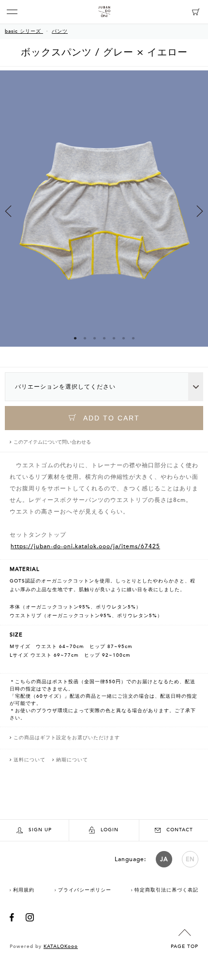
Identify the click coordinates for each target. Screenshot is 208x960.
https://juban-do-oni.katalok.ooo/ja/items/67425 (85, 546)
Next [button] (200, 211)
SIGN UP (40, 830)
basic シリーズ (24, 31)
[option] (104, 217)
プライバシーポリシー (84, 890)
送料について (29, 760)
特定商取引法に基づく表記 (166, 890)
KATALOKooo (61, 946)
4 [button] (104, 338)
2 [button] (84, 338)
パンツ (60, 31)
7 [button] (133, 338)
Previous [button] (8, 211)
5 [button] (114, 338)
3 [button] (94, 338)
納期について (72, 760)
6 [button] (123, 338)
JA (164, 859)
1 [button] (75, 338)
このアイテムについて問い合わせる (52, 442)
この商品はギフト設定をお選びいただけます (67, 738)
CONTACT (179, 830)
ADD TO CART (110, 418)
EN (190, 859)
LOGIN (110, 830)
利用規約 (23, 890)
